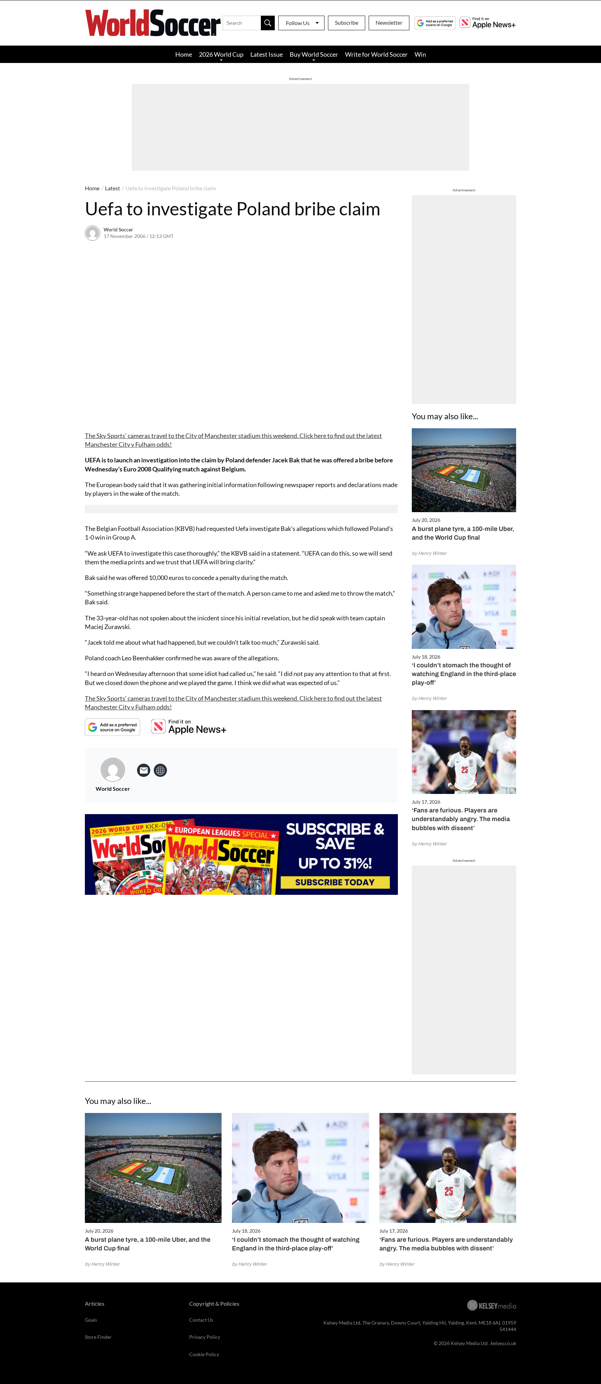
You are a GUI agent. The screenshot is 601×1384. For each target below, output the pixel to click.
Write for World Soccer (376, 54)
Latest (112, 188)
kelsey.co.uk (503, 1343)
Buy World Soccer (314, 54)
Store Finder (98, 1337)
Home (183, 54)
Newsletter (389, 22)
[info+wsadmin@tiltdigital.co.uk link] (143, 770)
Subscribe (346, 22)
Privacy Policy (204, 1337)
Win (420, 54)
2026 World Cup (221, 54)
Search (268, 23)
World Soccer (118, 229)
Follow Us (298, 22)
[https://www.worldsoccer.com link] (160, 770)
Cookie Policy (204, 1354)
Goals (91, 1320)
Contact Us (201, 1320)
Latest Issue (266, 54)
